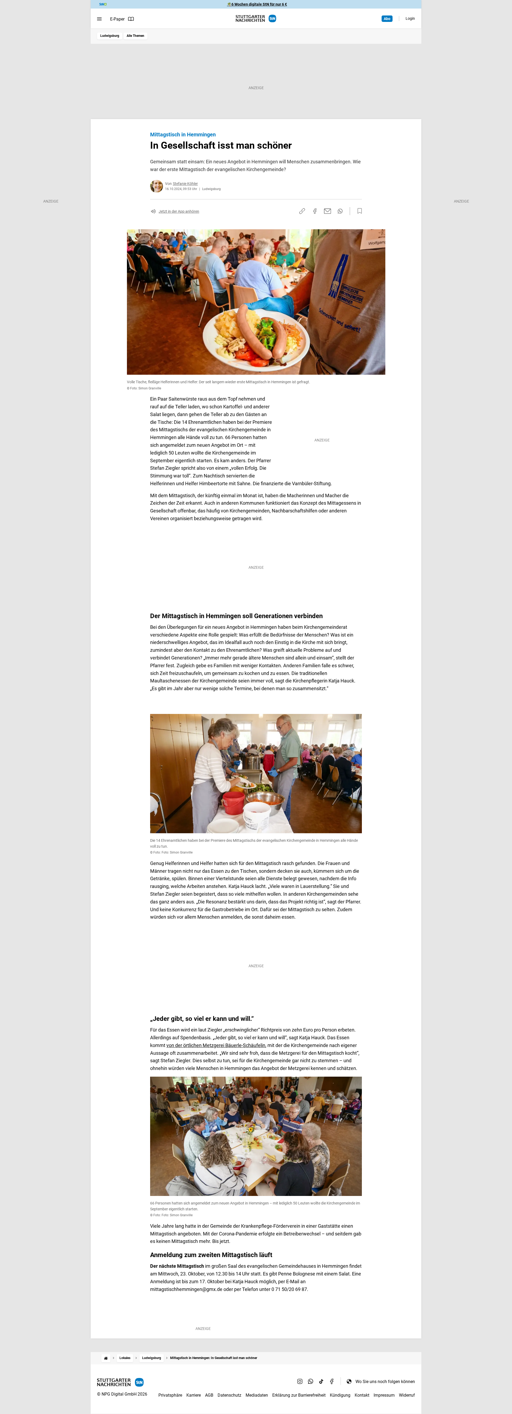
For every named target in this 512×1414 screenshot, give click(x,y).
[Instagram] (300, 1381)
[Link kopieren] (302, 211)
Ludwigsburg (109, 36)
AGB (209, 1395)
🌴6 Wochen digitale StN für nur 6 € (257, 4)
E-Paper (117, 19)
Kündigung (340, 1395)
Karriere (193, 1395)
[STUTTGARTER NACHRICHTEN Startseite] (256, 18)
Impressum (384, 1395)
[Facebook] (332, 1381)
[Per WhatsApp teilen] (340, 211)
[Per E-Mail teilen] (327, 211)
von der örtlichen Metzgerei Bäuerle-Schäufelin (215, 1045)
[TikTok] (321, 1381)
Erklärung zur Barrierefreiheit (299, 1395)
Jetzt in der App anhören (179, 211)
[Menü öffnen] (99, 19)
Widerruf (407, 1395)
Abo (387, 19)
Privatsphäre (170, 1395)
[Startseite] (105, 1358)
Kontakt (362, 1395)
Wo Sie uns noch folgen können (385, 1381)
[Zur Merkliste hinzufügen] (358, 211)
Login (410, 18)
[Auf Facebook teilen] (315, 211)
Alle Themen (135, 36)
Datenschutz (229, 1395)
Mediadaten (257, 1395)
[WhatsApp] (310, 1381)
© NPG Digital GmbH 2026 (122, 1394)
